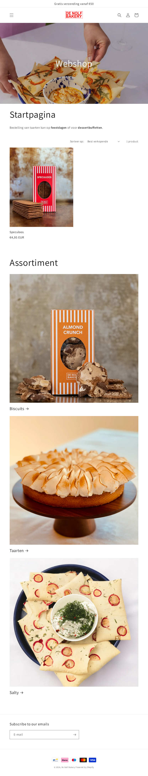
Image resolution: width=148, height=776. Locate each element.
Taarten (17, 550)
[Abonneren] (74, 734)
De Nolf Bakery (68, 767)
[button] (11, 15)
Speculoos (17, 232)
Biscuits (17, 408)
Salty (14, 692)
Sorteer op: (77, 141)
